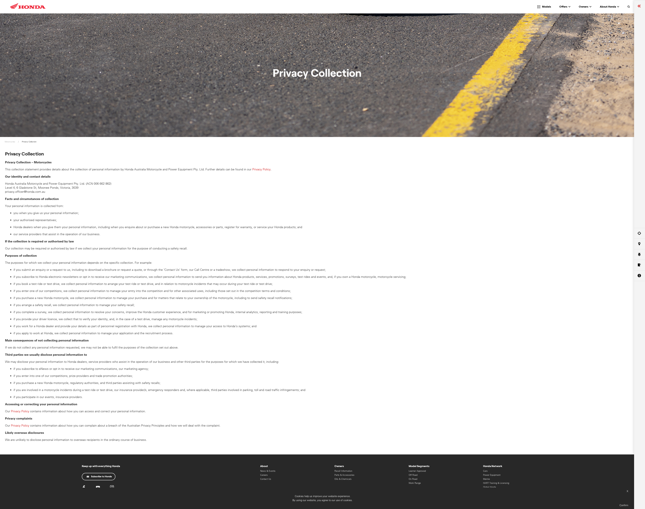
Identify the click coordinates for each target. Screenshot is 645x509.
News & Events (267, 471)
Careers (264, 475)
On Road (413, 479)
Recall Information (343, 471)
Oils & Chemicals (343, 479)
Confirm (623, 505)
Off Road (413, 475)
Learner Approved (417, 471)
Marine (486, 479)
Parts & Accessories (344, 475)
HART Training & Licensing (496, 483)
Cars (485, 471)
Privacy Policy (261, 169)
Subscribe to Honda (101, 476)
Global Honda (489, 487)
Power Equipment (491, 475)
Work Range (415, 483)
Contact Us (265, 479)
